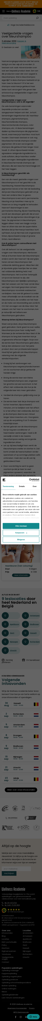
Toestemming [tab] (8, 486)
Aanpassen (19, 533)
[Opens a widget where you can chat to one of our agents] (33, 1017)
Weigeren (21, 540)
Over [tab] (35, 486)
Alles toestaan (21, 526)
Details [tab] (22, 486)
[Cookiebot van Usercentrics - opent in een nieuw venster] (29, 479)
